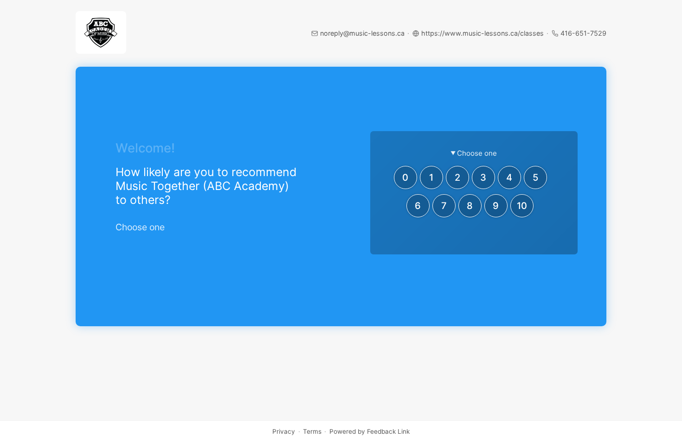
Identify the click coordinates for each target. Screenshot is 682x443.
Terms (312, 431)
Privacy (283, 431)
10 (522, 205)
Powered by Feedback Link (369, 431)
